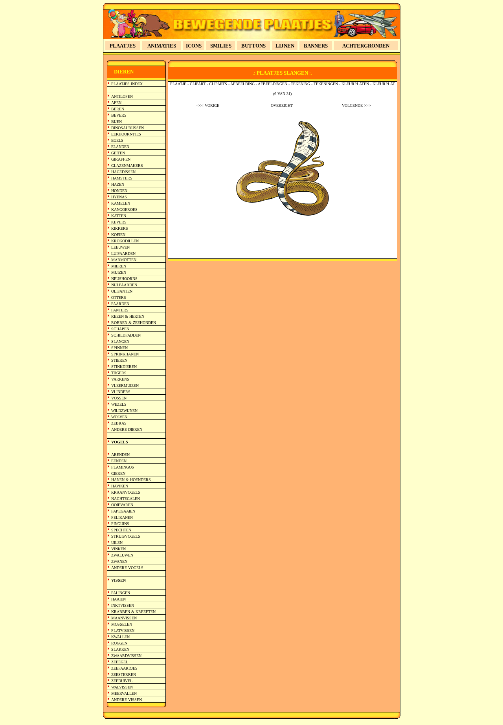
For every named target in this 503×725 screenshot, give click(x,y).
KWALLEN (120, 637)
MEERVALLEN (124, 693)
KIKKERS (119, 228)
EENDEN (119, 461)
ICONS (194, 46)
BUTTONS (253, 46)
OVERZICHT (282, 105)
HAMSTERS (121, 178)
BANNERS (316, 46)
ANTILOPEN (122, 96)
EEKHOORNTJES (126, 134)
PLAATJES (123, 46)
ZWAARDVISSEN (126, 656)
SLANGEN (120, 341)
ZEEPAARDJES (124, 668)
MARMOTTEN (123, 260)
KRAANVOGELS (125, 492)
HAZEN (117, 184)
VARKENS (120, 379)
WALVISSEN (122, 687)
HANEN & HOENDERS (131, 480)
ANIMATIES (161, 46)
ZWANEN (119, 561)
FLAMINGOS (122, 467)
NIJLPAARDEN (124, 285)
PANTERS (120, 310)
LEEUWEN (120, 247)
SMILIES (220, 46)
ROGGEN (119, 643)
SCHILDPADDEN (126, 335)
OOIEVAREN (122, 505)
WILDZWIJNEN (124, 410)
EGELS (117, 140)
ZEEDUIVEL (121, 681)
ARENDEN (120, 454)
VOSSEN (119, 398)
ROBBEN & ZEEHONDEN (133, 322)
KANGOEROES (124, 209)
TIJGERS (119, 373)
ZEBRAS (119, 423)
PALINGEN (120, 593)
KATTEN (118, 216)
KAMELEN (120, 203)
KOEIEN (118, 235)
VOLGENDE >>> (356, 105)
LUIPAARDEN (123, 253)
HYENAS (119, 197)
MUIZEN (118, 272)
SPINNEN (119, 348)
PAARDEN (120, 304)
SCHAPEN (120, 329)
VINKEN (118, 549)
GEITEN (118, 153)
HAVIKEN (119, 486)
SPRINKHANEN (125, 354)
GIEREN (118, 473)
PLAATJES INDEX (127, 84)
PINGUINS (120, 524)
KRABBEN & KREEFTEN (133, 612)
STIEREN (119, 360)
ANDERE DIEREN (126, 429)
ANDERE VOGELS (127, 568)
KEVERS (119, 222)
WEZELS (119, 404)
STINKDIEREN (124, 366)
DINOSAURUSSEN (127, 128)
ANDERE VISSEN (126, 700)
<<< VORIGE (207, 105)
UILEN (117, 542)
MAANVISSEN (124, 618)
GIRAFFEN (120, 159)
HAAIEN (118, 599)
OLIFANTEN (121, 291)
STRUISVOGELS (125, 536)
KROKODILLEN (125, 241)
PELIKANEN (122, 517)
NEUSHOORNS (124, 278)
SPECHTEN (121, 530)
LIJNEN (284, 46)
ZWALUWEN (122, 555)
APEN (116, 103)
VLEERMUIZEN (125, 385)
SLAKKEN (120, 649)
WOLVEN (119, 417)
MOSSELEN (121, 624)
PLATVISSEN (122, 630)
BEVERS (119, 115)
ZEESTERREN (123, 674)
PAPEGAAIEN (123, 511)
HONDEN (119, 191)
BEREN (117, 109)
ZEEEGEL (119, 662)
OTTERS (118, 297)
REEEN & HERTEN (127, 316)
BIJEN (116, 121)
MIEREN (118, 266)
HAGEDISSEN (123, 172)
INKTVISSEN (122, 605)
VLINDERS (120, 392)
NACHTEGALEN (125, 498)
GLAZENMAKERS (127, 165)
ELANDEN (120, 147)
